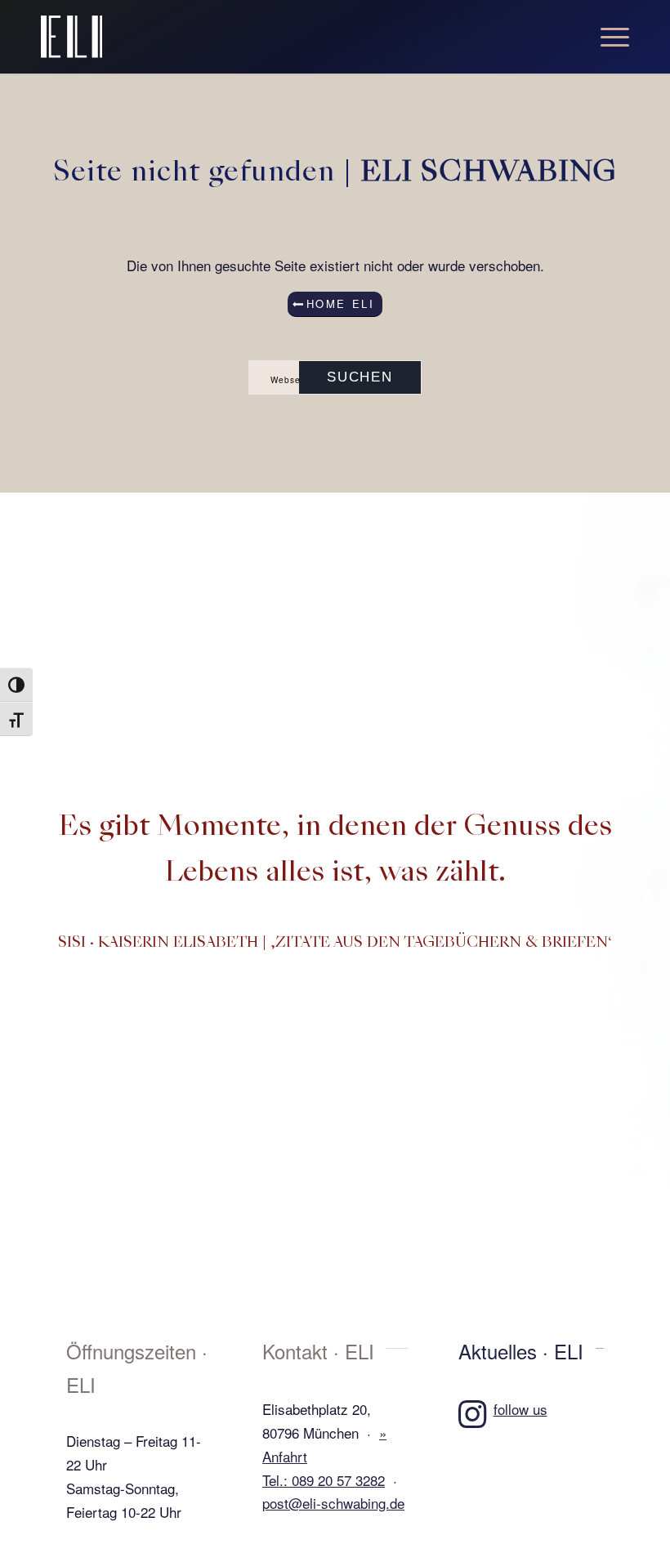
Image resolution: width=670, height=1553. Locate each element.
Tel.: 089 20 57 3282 (323, 1480)
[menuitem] (606, 37)
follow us (520, 1409)
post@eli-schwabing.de (333, 1503)
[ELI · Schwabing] (71, 37)
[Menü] (606, 37)
